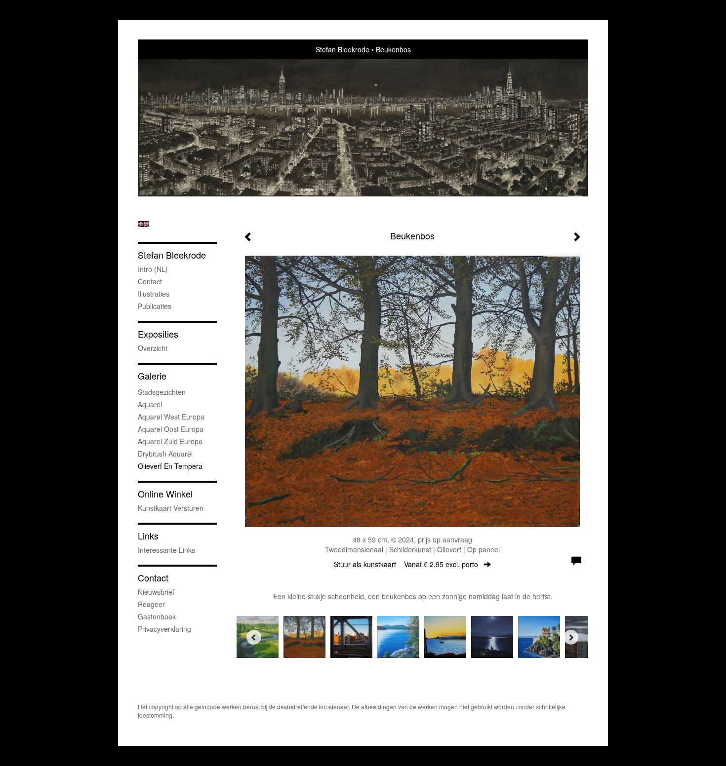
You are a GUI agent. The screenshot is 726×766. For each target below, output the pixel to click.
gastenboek (157, 616)
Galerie (152, 376)
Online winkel (165, 494)
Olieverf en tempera (170, 466)
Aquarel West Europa (171, 416)
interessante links (166, 550)
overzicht (152, 348)
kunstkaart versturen (170, 508)
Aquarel (150, 404)
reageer (151, 604)
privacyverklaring (164, 629)
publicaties (154, 306)
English (143, 224)
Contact (150, 281)
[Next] (571, 637)
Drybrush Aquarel (165, 454)
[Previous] (253, 637)
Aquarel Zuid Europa (170, 441)
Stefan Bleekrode (342, 49)
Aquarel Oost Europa (170, 429)
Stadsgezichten (162, 392)
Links (148, 536)
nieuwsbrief (156, 592)
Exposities (158, 334)
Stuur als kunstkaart (406, 564)
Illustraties (153, 294)
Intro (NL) (153, 269)
